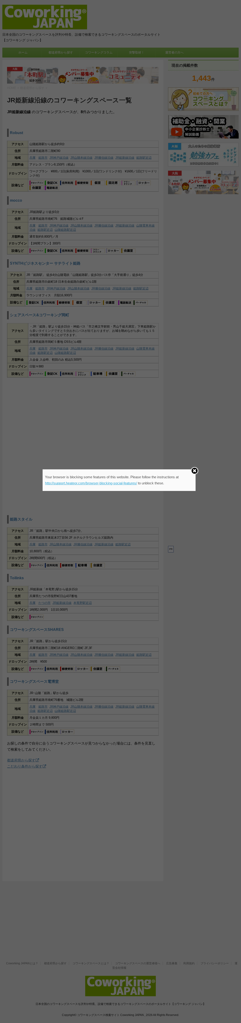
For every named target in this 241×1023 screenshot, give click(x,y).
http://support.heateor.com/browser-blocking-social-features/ (91, 483)
